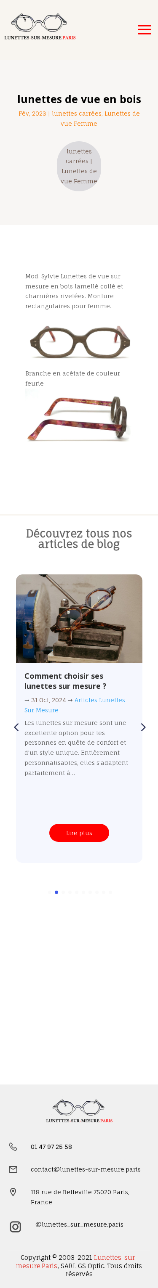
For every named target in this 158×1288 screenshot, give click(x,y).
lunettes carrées (77, 113)
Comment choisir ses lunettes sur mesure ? (65, 680)
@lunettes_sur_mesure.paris (79, 1224)
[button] (142, 727)
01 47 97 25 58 (51, 1146)
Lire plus (79, 832)
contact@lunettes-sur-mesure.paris (86, 1169)
